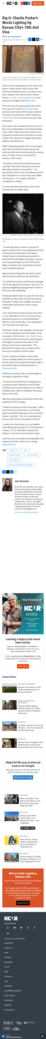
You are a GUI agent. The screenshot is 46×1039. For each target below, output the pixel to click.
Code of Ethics (9, 995)
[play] (3, 1036)
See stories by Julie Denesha (26, 512)
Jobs (6, 981)
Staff (6, 972)
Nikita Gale (30, 100)
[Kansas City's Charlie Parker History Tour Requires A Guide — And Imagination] (11, 816)
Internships (8, 986)
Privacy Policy (9, 1010)
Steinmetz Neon (9, 368)
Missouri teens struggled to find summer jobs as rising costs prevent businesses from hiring (30, 744)
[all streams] (43, 1036)
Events (6, 967)
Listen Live (8, 948)
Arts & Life (13, 450)
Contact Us (8, 976)
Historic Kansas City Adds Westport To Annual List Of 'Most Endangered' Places (30, 859)
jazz (26, 450)
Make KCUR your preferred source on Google (23, 764)
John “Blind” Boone (33, 336)
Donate (39, 3)
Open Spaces (28, 109)
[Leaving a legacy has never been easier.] (23, 613)
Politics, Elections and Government (26, 702)
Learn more (23, 666)
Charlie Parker (8, 118)
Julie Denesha (15, 36)
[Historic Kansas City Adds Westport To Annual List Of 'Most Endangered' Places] (11, 857)
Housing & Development (27, 684)
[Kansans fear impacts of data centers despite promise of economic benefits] (9, 688)
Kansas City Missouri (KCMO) (21, 465)
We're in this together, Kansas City (23, 875)
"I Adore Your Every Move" (20, 98)
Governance (8, 1000)
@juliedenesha (8, 444)
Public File (7, 1005)
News (6, 952)
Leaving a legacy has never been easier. (23, 640)
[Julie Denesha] (7, 484)
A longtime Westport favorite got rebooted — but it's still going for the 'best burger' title (30, 727)
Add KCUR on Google (23, 777)
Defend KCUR (23, 903)
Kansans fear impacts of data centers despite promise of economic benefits (29, 689)
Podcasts (7, 957)
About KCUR (8, 943)
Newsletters (8, 962)
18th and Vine (32, 455)
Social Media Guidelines (12, 991)
